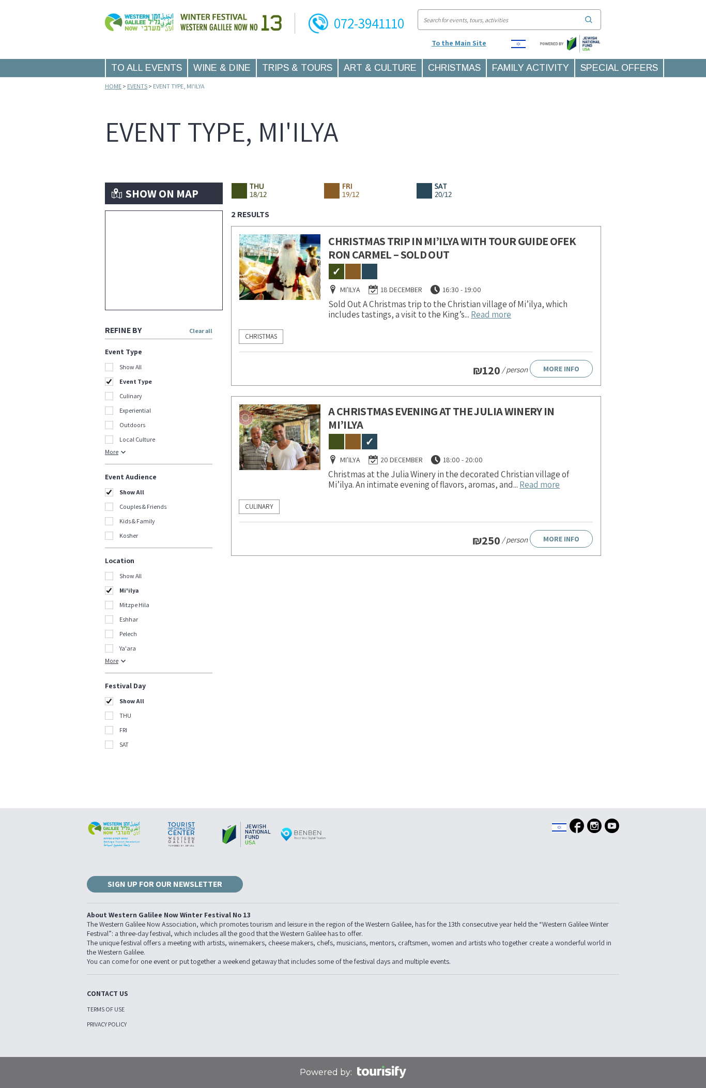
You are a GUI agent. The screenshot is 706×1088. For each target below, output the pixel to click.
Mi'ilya (129, 590)
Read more (491, 314)
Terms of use (106, 1009)
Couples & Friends (142, 506)
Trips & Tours (297, 68)
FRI (123, 730)
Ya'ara (127, 648)
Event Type (135, 381)
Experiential (135, 410)
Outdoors (132, 425)
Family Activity (530, 68)
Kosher (128, 535)
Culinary (130, 396)
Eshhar (128, 619)
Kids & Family (137, 521)
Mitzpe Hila (134, 605)
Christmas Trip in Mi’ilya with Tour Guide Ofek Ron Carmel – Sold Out (452, 247)
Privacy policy (107, 1024)
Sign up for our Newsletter (165, 884)
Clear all (200, 331)
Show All (130, 367)
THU (125, 715)
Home (113, 86)
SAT (124, 744)
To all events (146, 68)
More (111, 452)
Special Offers (619, 68)
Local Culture (137, 439)
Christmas (454, 68)
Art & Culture (380, 68)
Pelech (128, 634)
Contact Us (107, 993)
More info (561, 368)
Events (137, 86)
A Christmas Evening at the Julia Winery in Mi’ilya (441, 417)
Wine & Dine (222, 68)
